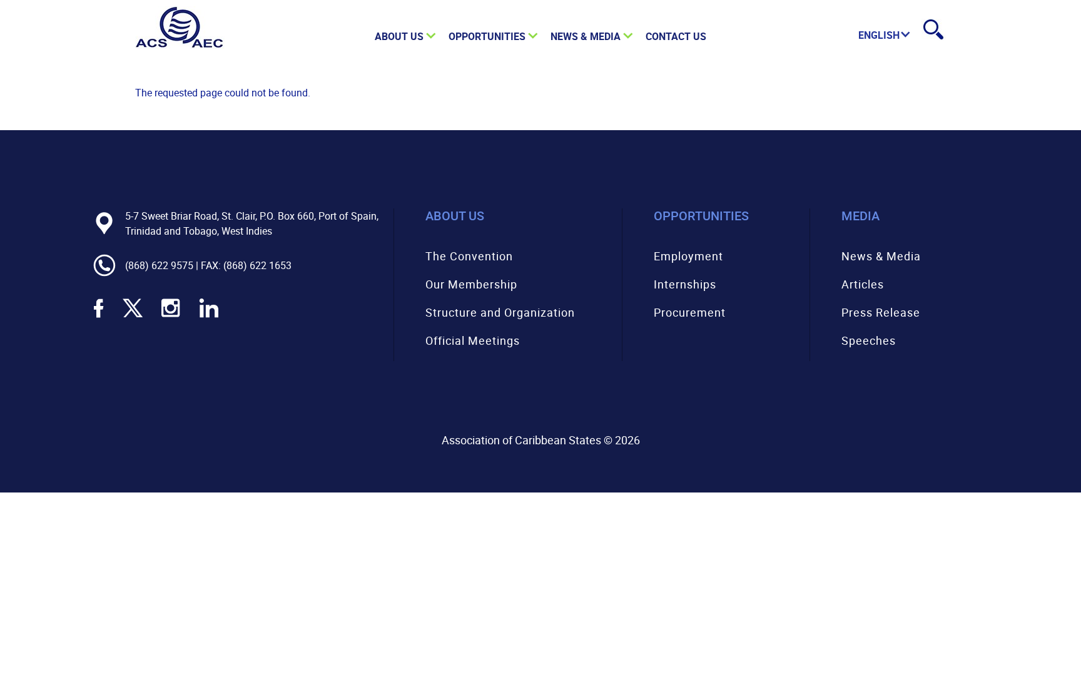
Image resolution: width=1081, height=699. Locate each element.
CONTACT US (676, 36)
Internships (685, 284)
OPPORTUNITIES (487, 36)
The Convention (469, 255)
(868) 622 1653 (257, 265)
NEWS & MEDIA (586, 36)
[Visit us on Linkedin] (209, 316)
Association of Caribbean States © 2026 (541, 439)
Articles (862, 284)
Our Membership (471, 284)
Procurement (690, 312)
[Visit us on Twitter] (133, 316)
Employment (688, 255)
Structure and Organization (500, 312)
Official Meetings (472, 340)
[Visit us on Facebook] (98, 316)
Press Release (880, 312)
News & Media (881, 255)
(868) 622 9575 (159, 265)
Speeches (868, 340)
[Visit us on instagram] (170, 316)
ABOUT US (399, 36)
